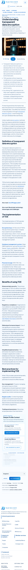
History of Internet (19, 528)
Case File (17, 521)
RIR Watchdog (5, 521)
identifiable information (9, 318)
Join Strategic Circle (12, 432)
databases (21, 186)
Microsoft (20, 246)
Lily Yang (9, 483)
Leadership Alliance (20, 540)
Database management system (12, 244)
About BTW (4, 563)
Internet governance (8, 516)
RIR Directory (18, 531)
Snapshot (6, 473)
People (4, 540)
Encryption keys (7, 228)
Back (5, 478)
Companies (14, 10)
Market (8, 10)
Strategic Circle (19, 544)
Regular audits (6, 396)
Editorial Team (19, 563)
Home (3, 10)
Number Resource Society (6, 524)
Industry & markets (5, 536)
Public (13, 59)
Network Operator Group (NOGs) (6, 531)
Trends (4, 544)
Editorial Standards (4, 566)
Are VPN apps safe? (15, 202)
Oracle (9, 248)
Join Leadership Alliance (13, 447)
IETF (3, 528)
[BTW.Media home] (9, 2)
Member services (21, 535)
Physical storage (7, 263)
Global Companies (7, 12)
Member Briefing (21, 59)
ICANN (16, 524)
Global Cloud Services (20, 12)
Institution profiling (8, 14)
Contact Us (18, 566)
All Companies (15, 478)
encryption (15, 120)
